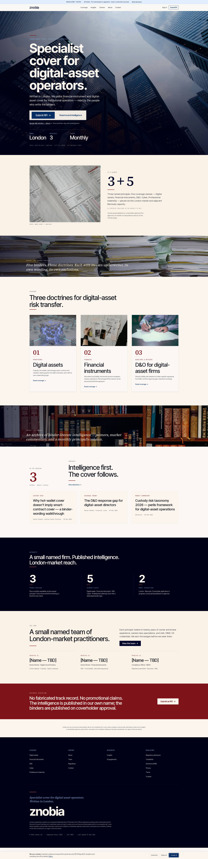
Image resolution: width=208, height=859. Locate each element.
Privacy (148, 768)
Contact (118, 7)
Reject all (164, 855)
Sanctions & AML (151, 764)
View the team (130, 643)
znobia (34, 7)
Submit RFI (173, 7)
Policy (51, 856)
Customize (154, 855)
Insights (93, 7)
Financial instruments (36, 759)
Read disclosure (137, 2)
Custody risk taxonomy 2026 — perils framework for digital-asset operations (155, 504)
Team (70, 759)
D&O (30, 764)
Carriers (102, 7)
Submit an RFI (168, 701)
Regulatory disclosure (153, 755)
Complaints (149, 759)
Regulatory (72, 764)
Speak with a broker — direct (40, 123)
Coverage (84, 7)
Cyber (31, 768)
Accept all (174, 855)
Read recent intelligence (70, 115)
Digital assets (33, 755)
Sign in (164, 7)
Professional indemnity (37, 772)
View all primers (74, 485)
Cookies (148, 776)
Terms (148, 772)
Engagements (111, 759)
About (110, 7)
